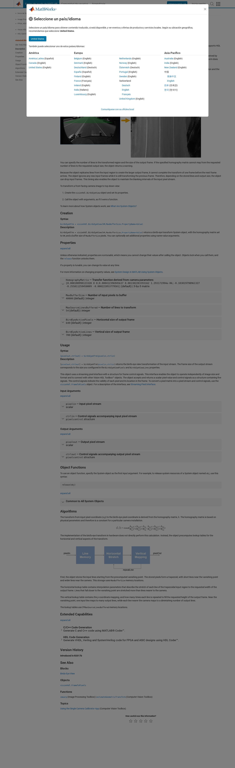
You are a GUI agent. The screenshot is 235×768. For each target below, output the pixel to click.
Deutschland (80, 67)
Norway (123, 63)
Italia (76, 90)
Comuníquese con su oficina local (117, 109)
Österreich (124, 67)
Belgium (78, 58)
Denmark (78, 63)
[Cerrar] (205, 9)
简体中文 (171, 76)
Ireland (77, 85)
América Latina (36, 58)
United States (35, 67)
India (166, 63)
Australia (168, 58)
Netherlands (125, 58)
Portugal (123, 72)
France (77, 81)
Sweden (123, 76)
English (125, 90)
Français (126, 94)
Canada (33, 63)
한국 (166, 90)
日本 (166, 85)
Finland (77, 76)
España (78, 72)
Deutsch (126, 85)
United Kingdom (127, 98)
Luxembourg (80, 94)
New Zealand (170, 67)
